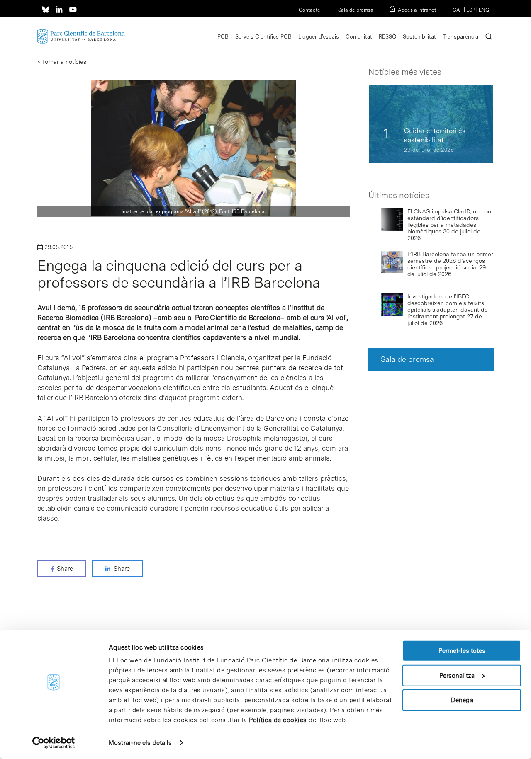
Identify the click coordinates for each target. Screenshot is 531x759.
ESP (470, 10)
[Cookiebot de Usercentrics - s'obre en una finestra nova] (53, 743)
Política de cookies (278, 720)
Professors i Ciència (211, 358)
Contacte (309, 10)
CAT (458, 10)
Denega (462, 700)
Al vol (336, 317)
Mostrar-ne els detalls (140, 743)
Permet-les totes (461, 651)
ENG (484, 10)
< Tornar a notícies (61, 61)
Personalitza (457, 675)
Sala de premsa (355, 10)
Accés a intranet (417, 10)
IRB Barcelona (126, 317)
